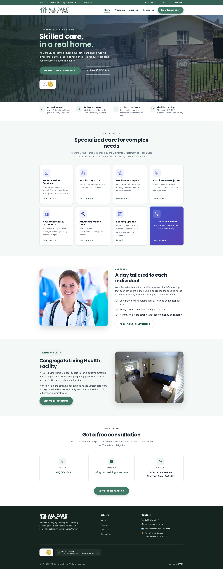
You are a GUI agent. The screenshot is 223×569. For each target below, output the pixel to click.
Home (107, 10)
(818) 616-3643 (152, 520)
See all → (120, 240)
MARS (181, 564)
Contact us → (159, 240)
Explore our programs (56, 400)
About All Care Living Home (135, 323)
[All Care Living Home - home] (54, 10)
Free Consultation (170, 10)
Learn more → (49, 198)
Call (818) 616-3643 (98, 70)
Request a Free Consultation (60, 70)
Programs (120, 10)
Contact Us (148, 10)
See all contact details (111, 490)
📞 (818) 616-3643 (175, 3)
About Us (133, 10)
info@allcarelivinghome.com (157, 529)
